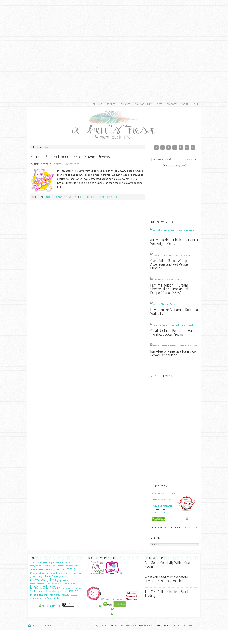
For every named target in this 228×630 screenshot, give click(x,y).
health (47, 584)
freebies (60, 572)
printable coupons (38, 595)
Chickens (51, 565)
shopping (34, 598)
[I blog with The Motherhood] (127, 574)
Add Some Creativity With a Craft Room (168, 564)
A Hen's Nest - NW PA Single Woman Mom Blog (114, 124)
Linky (51, 586)
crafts (76, 566)
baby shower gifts (56, 562)
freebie (51, 573)
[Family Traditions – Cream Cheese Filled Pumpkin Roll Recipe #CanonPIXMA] (174, 279)
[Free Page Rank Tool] (49, 606)
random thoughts (56, 595)
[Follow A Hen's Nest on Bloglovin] (174, 166)
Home (196, 104)
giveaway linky (44, 579)
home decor (56, 583)
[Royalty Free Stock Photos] (158, 520)
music (39, 591)
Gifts (158, 104)
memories (65, 588)
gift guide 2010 (72, 573)
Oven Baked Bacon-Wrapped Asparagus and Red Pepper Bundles (170, 264)
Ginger (54, 576)
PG (71, 591)
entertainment (43, 569)
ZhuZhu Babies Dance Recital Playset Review (70, 156)
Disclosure (118, 626)
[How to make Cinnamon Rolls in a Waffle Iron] (174, 304)
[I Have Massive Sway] (100, 606)
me (58, 587)
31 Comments (73, 164)
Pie (76, 591)
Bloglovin (107, 626)
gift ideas (45, 576)
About (183, 104)
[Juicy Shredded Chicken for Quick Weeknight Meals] (174, 232)
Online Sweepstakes (161, 499)
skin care (42, 598)
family (54, 569)
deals (32, 569)
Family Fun (61, 569)
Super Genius (53, 598)
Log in (198, 626)
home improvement (70, 584)
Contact (170, 104)
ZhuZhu (114, 197)
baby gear (42, 562)
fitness (45, 573)
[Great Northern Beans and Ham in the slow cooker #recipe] (174, 325)
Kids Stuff (50, 197)
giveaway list (66, 580)
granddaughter (37, 583)
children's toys (87, 197)
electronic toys (102, 197)
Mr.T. (33, 591)
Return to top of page (43, 626)
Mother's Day (77, 588)
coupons (69, 566)
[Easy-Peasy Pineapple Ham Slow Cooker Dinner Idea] (174, 345)
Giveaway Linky (142, 104)
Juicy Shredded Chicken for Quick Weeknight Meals (174, 242)
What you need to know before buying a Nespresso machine (166, 579)
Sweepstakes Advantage (163, 493)
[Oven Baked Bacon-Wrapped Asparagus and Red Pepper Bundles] (174, 255)
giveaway (63, 576)
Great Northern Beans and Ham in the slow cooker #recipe (174, 332)
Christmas (61, 566)
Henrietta (57, 164)
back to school (70, 562)
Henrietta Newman (184, 626)
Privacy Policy (132, 626)
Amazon (33, 562)
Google (96, 626)
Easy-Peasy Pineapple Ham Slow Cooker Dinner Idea (173, 353)
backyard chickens (38, 565)
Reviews (96, 104)
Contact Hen (146, 626)
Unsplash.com (158, 512)
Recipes (109, 104)
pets (67, 592)
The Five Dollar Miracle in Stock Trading (167, 594)
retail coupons (71, 595)
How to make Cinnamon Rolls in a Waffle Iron (174, 312)
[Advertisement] (114, 46)
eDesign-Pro (191, 527)
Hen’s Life (123, 104)
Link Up (37, 586)
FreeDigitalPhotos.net (162, 506)
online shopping (53, 591)
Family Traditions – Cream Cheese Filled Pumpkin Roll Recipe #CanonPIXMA (169, 289)
